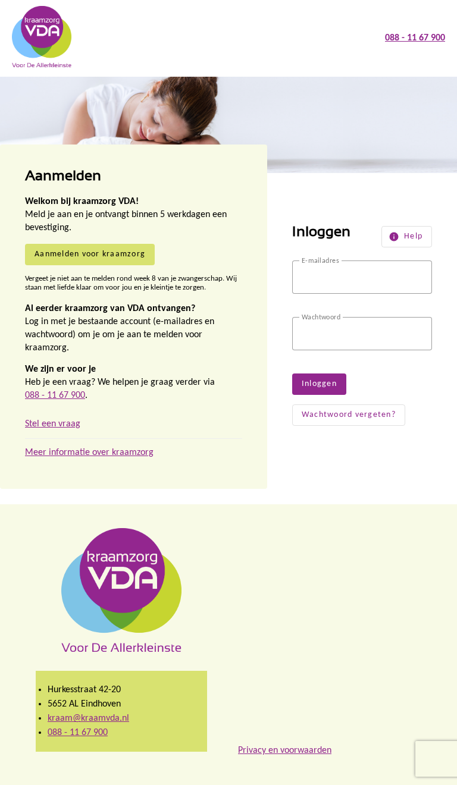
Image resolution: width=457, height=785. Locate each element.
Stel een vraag (52, 424)
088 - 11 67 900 (55, 395)
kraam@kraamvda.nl (88, 718)
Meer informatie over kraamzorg (89, 452)
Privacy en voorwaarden (284, 750)
